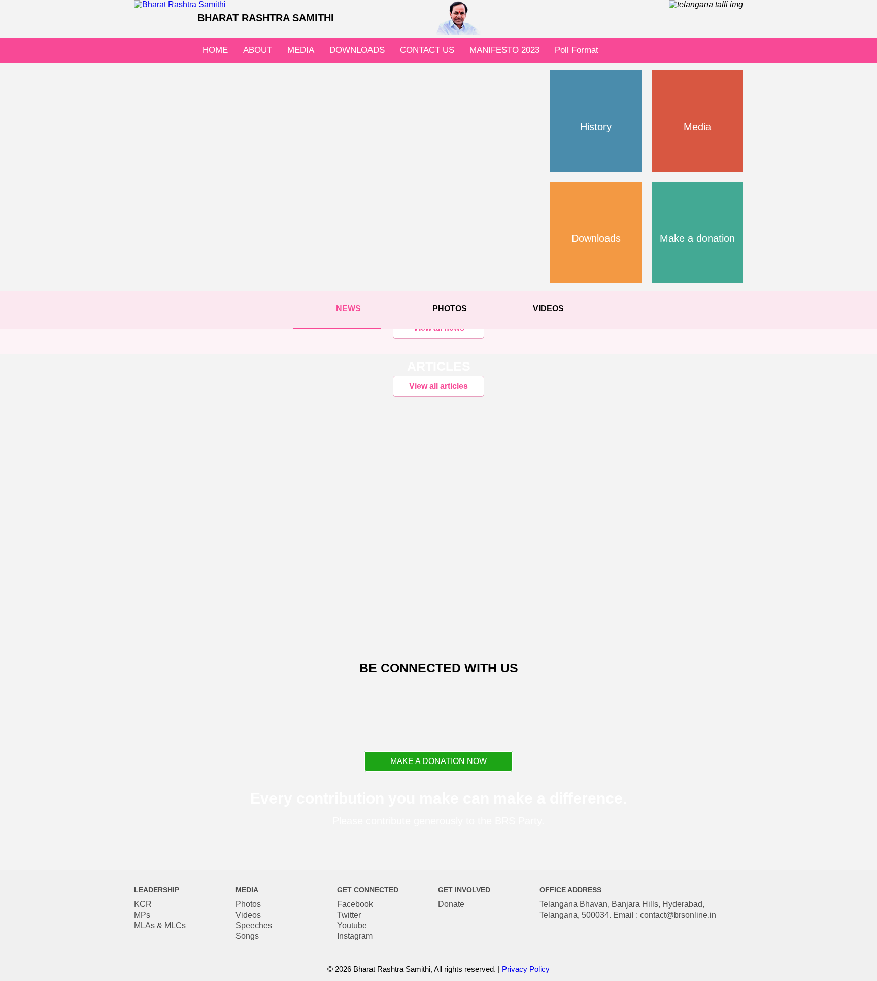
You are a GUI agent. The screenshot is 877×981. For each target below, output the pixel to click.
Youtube (352, 925)
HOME (215, 50)
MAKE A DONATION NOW (438, 761)
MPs (142, 915)
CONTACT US (427, 50)
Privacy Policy (526, 969)
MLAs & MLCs (160, 925)
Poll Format (576, 50)
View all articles (438, 386)
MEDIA (300, 50)
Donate (451, 904)
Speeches (253, 925)
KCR (143, 904)
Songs (247, 936)
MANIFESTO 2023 (504, 50)
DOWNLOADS (357, 50)
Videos (248, 915)
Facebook (355, 904)
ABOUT (257, 50)
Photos (248, 904)
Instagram (355, 936)
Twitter (349, 915)
